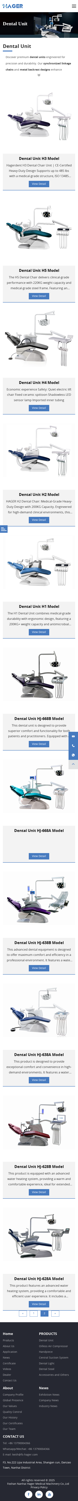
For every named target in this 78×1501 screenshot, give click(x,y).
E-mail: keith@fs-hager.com (20, 1454)
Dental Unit (46, 1340)
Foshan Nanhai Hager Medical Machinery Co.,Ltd (38, 1484)
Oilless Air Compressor (53, 1346)
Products (8, 1340)
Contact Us (9, 1380)
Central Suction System (53, 1357)
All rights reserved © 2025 (38, 1480)
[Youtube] (49, 1494)
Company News (49, 1400)
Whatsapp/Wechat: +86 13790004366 (26, 1449)
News (6, 1357)
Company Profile (13, 1395)
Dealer (7, 1375)
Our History (10, 1417)
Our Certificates (13, 1423)
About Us (8, 1346)
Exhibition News (49, 1395)
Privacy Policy (39, 1487)
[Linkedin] (39, 1494)
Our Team (9, 1429)
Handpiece (46, 1352)
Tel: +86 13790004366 (16, 1443)
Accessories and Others (54, 1375)
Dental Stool (46, 1369)
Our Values (10, 1406)
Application (10, 1352)
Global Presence (13, 1400)
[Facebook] (28, 1494)
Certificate (9, 1363)
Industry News (48, 1406)
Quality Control (12, 1412)
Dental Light (46, 1363)
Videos (7, 1369)
